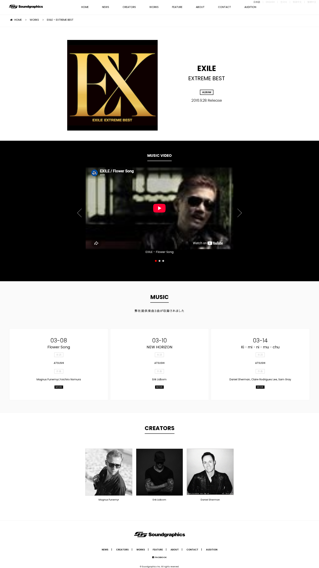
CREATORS (129, 7)
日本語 (256, 2)
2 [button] (159, 261)
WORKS (154, 7)
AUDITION (250, 7)
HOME (85, 7)
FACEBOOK (161, 557)
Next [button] (239, 211)
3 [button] (163, 261)
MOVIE (59, 387)
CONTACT (224, 7)
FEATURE (177, 7)
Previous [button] (80, 211)
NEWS (105, 7)
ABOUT (200, 7)
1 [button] (156, 261)
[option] (159, 208)
